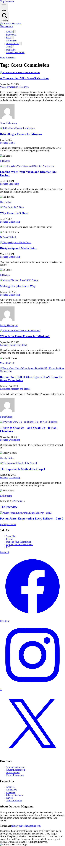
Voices (3, 87)
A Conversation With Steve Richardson (24, 78)
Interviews (11, 34)
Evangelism (12, 87)
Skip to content (7, 1)
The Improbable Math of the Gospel (22, 469)
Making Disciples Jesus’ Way (18, 286)
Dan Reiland (6, 202)
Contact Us (11, 789)
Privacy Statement (14, 795)
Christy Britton (7, 458)
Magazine (10, 49)
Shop (2, 57)
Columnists (11, 40)
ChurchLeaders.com (15, 769)
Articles (9, 31)
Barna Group (6, 416)
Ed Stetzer (5, 161)
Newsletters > (6, 26)
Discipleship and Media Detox (18, 248)
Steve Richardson (8, 123)
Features (4, 142)
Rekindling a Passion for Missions (21, 134)
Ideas (8, 37)
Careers (9, 798)
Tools (8, 46)
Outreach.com (13, 772)
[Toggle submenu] (14, 31)
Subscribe (10, 57)
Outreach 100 (12, 43)
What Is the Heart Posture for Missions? (25, 336)
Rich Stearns (6, 495)
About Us (10, 787)
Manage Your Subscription (18, 541)
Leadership (14, 184)
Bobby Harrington (9, 325)
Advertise (10, 792)
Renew (9, 539)
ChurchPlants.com (15, 775)
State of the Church (15, 52)
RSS (8, 547)
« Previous (16, 501)
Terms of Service (14, 800)
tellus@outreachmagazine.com (26, 825)
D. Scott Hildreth (8, 237)
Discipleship (14, 221)
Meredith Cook (7, 363)
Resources (24, 87)
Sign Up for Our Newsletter (19, 544)
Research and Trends (20, 388)
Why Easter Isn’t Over (14, 213)
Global (12, 142)
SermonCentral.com (15, 767)
